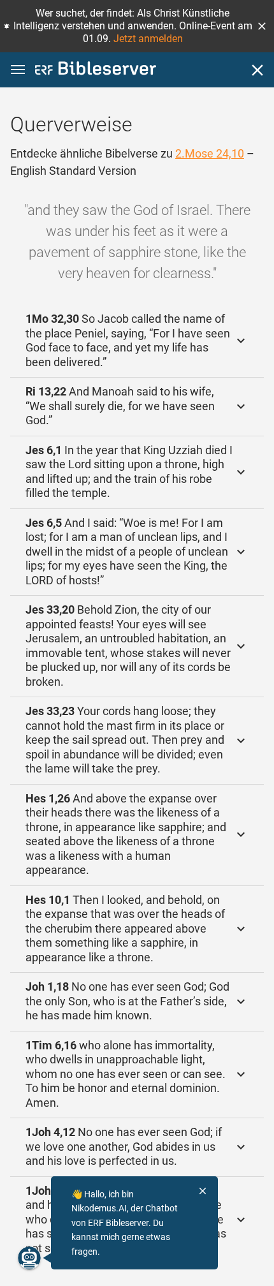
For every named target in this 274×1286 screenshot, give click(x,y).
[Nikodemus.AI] (29, 1257)
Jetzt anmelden (148, 39)
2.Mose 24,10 (209, 153)
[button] (262, 26)
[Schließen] (257, 70)
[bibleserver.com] (95, 70)
